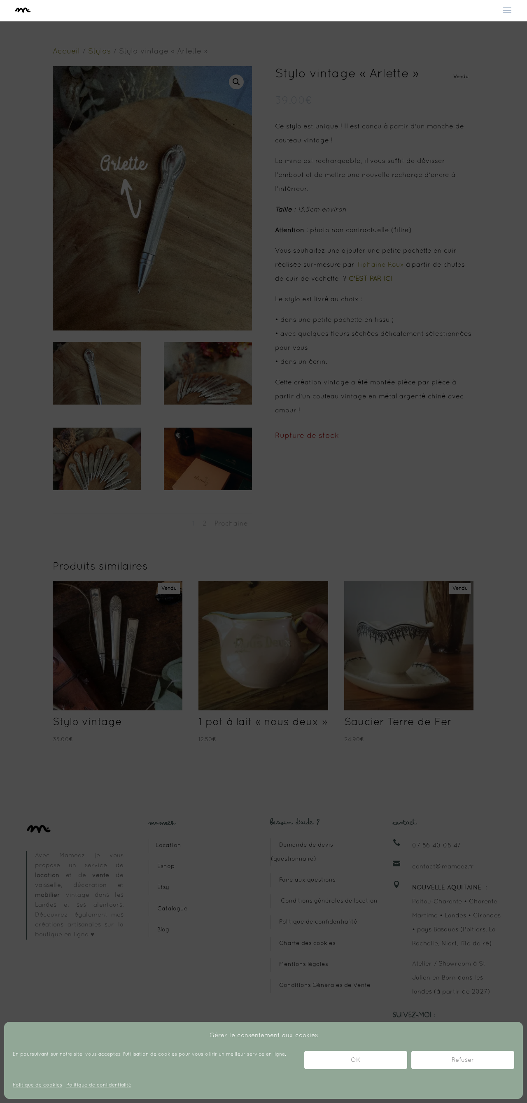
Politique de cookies (37, 1085)
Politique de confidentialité (98, 1085)
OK (356, 1060)
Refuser (463, 1060)
